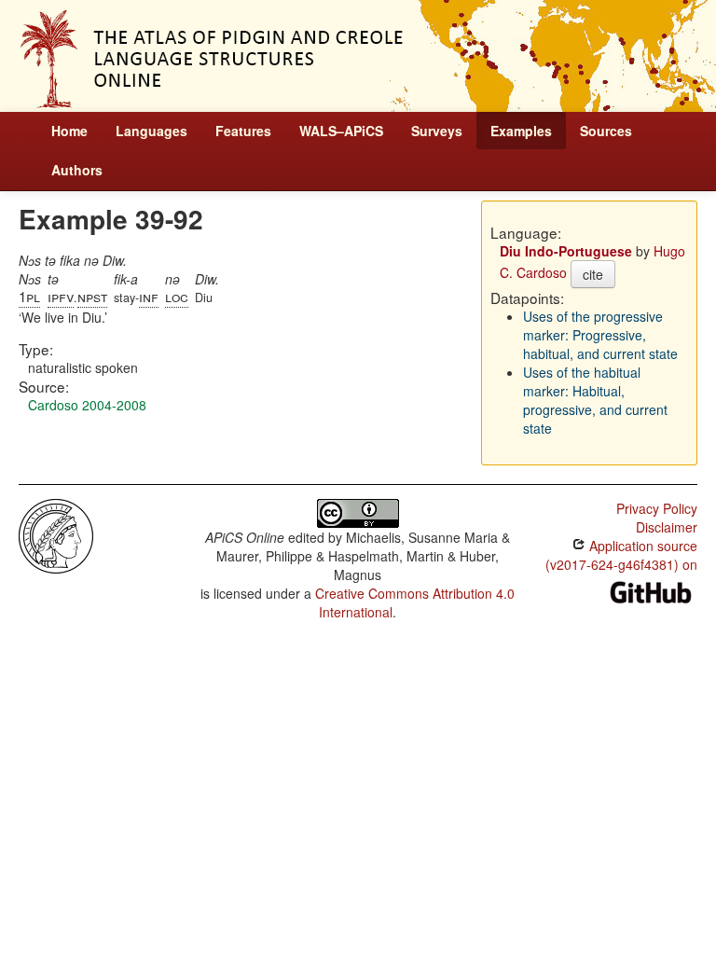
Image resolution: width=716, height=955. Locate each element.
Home (69, 130)
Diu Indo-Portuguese (566, 251)
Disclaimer (666, 527)
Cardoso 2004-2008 (87, 404)
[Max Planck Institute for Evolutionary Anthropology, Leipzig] (56, 534)
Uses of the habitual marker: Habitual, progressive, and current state (595, 400)
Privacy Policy (656, 508)
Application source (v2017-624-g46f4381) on (621, 555)
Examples (521, 130)
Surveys (436, 130)
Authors (77, 169)
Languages (151, 130)
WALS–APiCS (341, 130)
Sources (606, 130)
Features (243, 130)
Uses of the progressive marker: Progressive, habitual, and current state (600, 335)
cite (593, 274)
